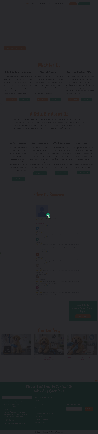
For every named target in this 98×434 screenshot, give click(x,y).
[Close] (48, 215)
